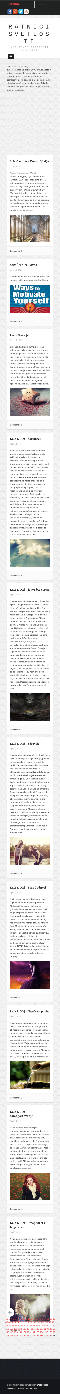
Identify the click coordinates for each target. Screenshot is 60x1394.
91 (22, 1325)
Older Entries (10, 1312)
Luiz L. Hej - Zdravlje (24, 743)
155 (37, 1332)
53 (31, 1322)
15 (38, 1319)
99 (46, 1325)
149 (11, 1332)
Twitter (20, 11)
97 (40, 1325)
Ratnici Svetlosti (30, 34)
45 (6, 1322)
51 (25, 1322)
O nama (41, 4)
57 (43, 1322)
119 (7, 1329)
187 (50, 1335)
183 (33, 1335)
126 (37, 1329)
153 (29, 1332)
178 (11, 1335)
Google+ (15, 11)
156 (42, 1332)
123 (24, 1329)
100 (50, 1325)
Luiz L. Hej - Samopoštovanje (21, 1113)
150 (16, 1332)
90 (19, 1325)
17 (44, 1319)
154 (33, 1332)
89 (16, 1325)
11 (26, 1319)
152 (24, 1332)
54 (34, 1322)
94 (31, 1325)
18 (47, 1319)
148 (7, 1332)
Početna (14, 3)
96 (37, 1325)
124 (28, 1329)
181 (24, 1335)
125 (33, 1329)
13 (32, 1319)
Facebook (9, 11)
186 (46, 1335)
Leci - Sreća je (19, 335)
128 (46, 1329)
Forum (28, 4)
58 (46, 1322)
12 (29, 1319)
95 (34, 1325)
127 (41, 1329)
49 (19, 1322)
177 (7, 1335)
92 (25, 1325)
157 (46, 1332)
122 (20, 1329)
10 (23, 1319)
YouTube (26, 11)
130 (54, 1329)
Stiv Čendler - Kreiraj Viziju (29, 161)
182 (29, 1335)
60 (53, 1322)
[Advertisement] (30, 124)
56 (40, 1322)
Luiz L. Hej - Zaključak (26, 438)
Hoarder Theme (15, 1388)
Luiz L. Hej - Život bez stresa (30, 589)
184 (37, 1335)
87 (9, 1325)
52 (28, 1322)
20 (54, 1319)
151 (20, 1332)
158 (50, 1332)
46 (9, 1322)
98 (43, 1325)
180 (20, 1335)
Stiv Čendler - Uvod (23, 265)
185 (42, 1335)
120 (11, 1329)
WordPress (42, 1385)
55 (37, 1322)
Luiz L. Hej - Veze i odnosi (28, 887)
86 (6, 1325)
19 (51, 1319)
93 (28, 1325)
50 (22, 1322)
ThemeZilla (31, 1388)
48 (16, 1322)
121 (16, 1329)
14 (35, 1319)
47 (13, 1322)
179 (16, 1335)
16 (41, 1319)
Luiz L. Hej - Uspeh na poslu (29, 1011)
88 (13, 1325)
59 (49, 1322)
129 (50, 1329)
